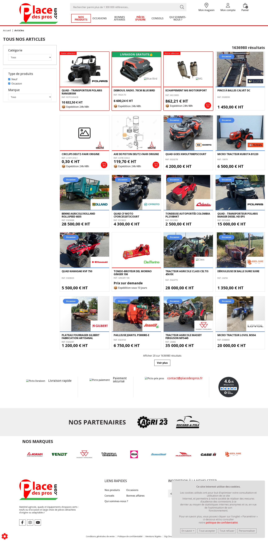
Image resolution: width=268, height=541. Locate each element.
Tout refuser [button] (226, 530)
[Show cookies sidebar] (5, 536)
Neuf (14, 79)
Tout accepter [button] (207, 530)
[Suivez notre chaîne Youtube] (38, 522)
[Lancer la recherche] (182, 7)
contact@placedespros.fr (185, 378)
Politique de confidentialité (130, 536)
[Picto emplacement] (206, 5)
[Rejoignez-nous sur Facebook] (22, 522)
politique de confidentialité (222, 522)
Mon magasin (206, 10)
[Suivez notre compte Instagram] (30, 522)
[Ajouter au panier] (208, 105)
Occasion (16, 83)
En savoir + (188, 530)
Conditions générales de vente (100, 536)
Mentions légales (153, 536)
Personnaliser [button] (247, 530)
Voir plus (162, 362)
